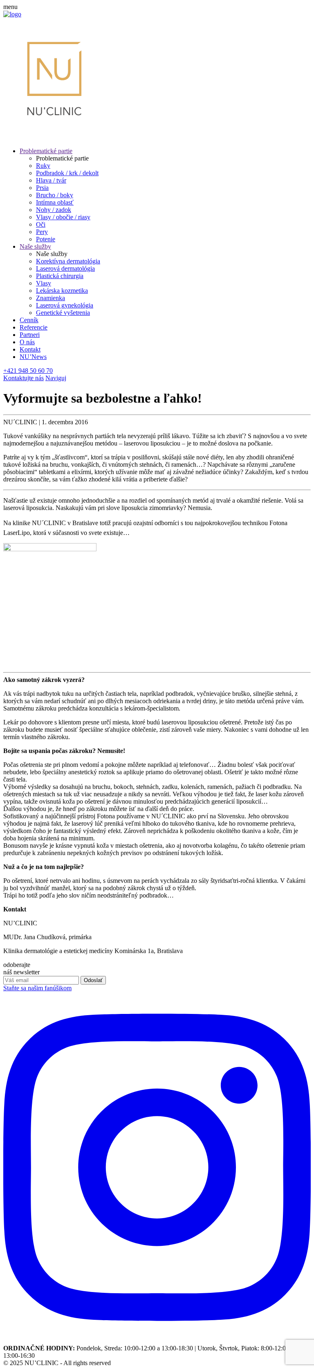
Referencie (33, 327)
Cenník (29, 319)
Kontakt (30, 349)
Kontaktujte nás (23, 377)
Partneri (30, 334)
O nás (27, 342)
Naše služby (35, 246)
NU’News (33, 356)
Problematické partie (46, 150)
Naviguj (55, 377)
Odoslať (93, 980)
